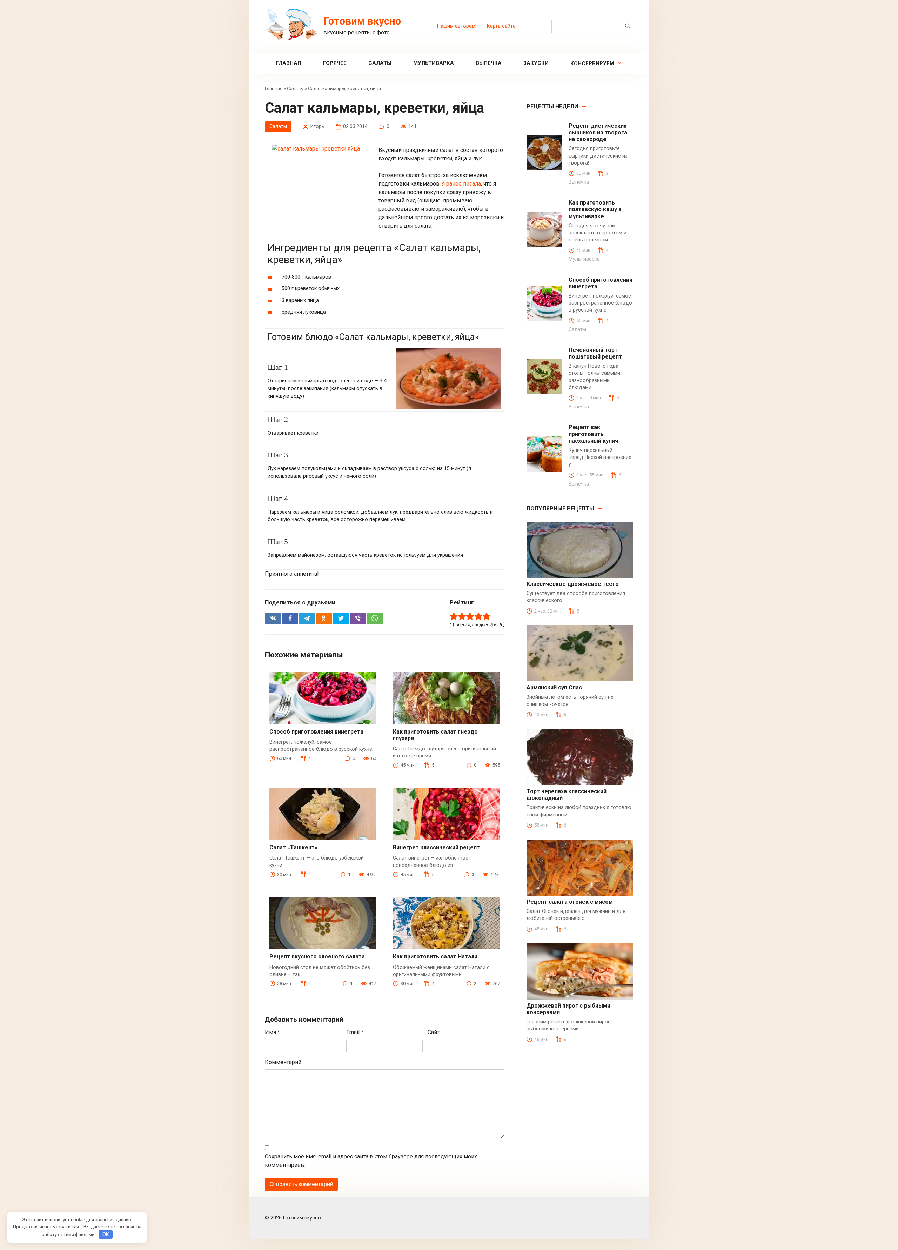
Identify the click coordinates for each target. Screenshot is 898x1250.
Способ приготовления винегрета (316, 731)
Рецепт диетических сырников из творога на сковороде (598, 132)
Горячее (335, 63)
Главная (288, 63)
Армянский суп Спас (554, 687)
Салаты (379, 63)
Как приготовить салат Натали (435, 956)
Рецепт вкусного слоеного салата (317, 956)
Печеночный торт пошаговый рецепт (595, 353)
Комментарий (283, 1062)
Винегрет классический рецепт (436, 847)
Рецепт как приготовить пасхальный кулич (593, 434)
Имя (272, 1032)
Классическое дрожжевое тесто (573, 584)
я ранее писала (461, 183)
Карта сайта (501, 26)
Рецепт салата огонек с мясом (570, 901)
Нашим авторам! (456, 26)
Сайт (434, 1032)
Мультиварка (433, 63)
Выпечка (489, 63)
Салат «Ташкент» (293, 847)
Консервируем (592, 63)
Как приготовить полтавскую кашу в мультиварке (595, 209)
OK (105, 1234)
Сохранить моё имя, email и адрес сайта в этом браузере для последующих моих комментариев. (371, 1160)
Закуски (536, 63)
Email (354, 1032)
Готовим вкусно (362, 21)
